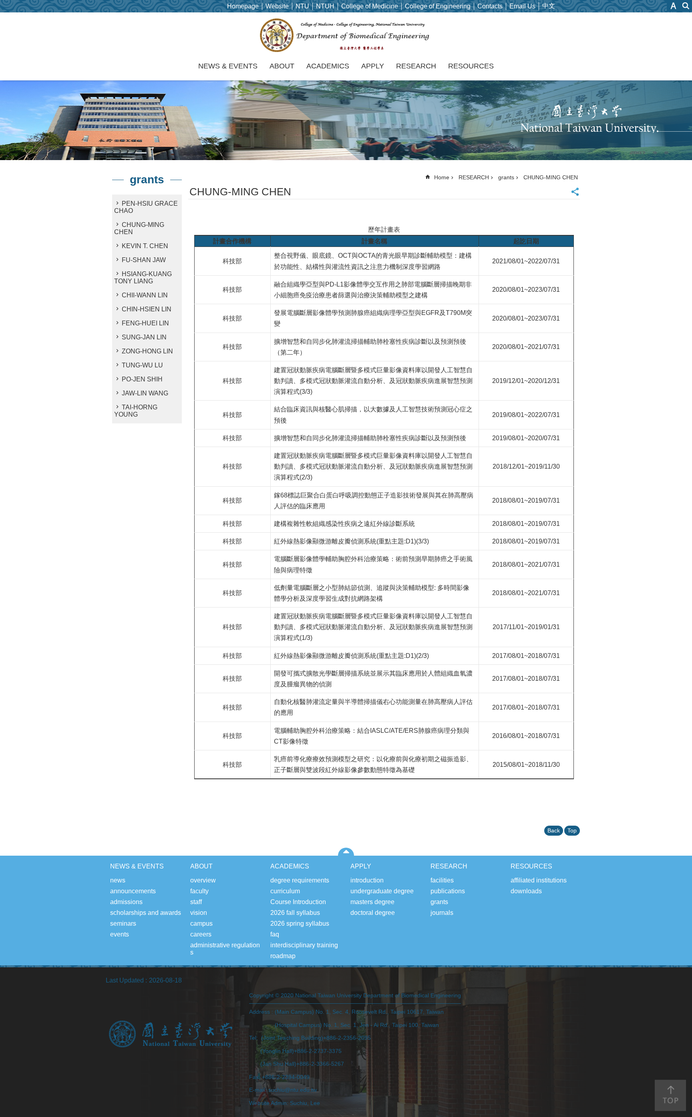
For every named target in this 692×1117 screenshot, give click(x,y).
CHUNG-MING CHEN (139, 228)
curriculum (285, 891)
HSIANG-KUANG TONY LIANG (143, 278)
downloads (526, 891)
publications (447, 891)
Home (441, 177)
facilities (442, 880)
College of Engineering (438, 6)
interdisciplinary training (304, 945)
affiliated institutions (539, 880)
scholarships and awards (145, 912)
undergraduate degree (382, 891)
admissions (126, 901)
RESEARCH (416, 66)
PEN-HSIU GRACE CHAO (146, 207)
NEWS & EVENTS (227, 66)
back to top (670, 1095)
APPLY (372, 66)
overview (203, 880)
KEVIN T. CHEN (145, 246)
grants (506, 177)
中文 (548, 5)
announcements (133, 891)
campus (201, 923)
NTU (302, 6)
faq (274, 934)
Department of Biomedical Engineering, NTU (346, 35)
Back (553, 830)
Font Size (673, 6)
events (119, 934)
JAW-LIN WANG (145, 393)
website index (686, 6)
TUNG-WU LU (142, 365)
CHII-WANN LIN (145, 295)
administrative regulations (225, 949)
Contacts (490, 6)
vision (198, 912)
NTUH (325, 6)
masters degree (372, 901)
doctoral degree (372, 912)
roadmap (283, 956)
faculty (199, 891)
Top (572, 830)
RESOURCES (471, 66)
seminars (123, 923)
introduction (367, 880)
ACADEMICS (327, 66)
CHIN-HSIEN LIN (146, 309)
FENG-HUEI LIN (145, 323)
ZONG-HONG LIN (147, 351)
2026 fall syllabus (295, 912)
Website (277, 6)
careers (200, 934)
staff (196, 901)
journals (441, 912)
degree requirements (299, 880)
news (117, 880)
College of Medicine (369, 6)
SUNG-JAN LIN (144, 337)
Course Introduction (298, 901)
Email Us (522, 6)
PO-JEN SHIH (142, 379)
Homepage (243, 6)
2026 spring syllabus (299, 923)
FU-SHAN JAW (144, 260)
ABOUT (282, 66)
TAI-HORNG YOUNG (135, 411)
